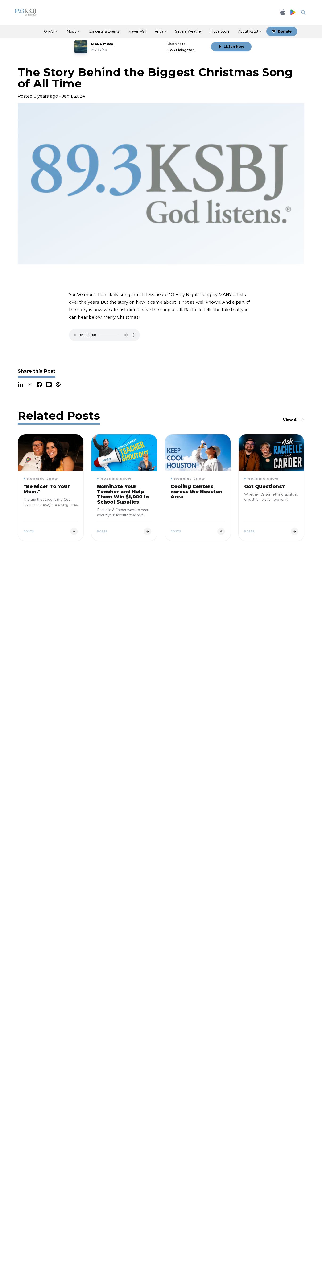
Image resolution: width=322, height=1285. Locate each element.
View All (291, 419)
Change (197, 43)
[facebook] (39, 384)
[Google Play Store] (293, 12)
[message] (49, 384)
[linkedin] (20, 384)
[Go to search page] (303, 12)
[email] (58, 384)
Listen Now (234, 47)
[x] (30, 384)
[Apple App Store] (282, 12)
